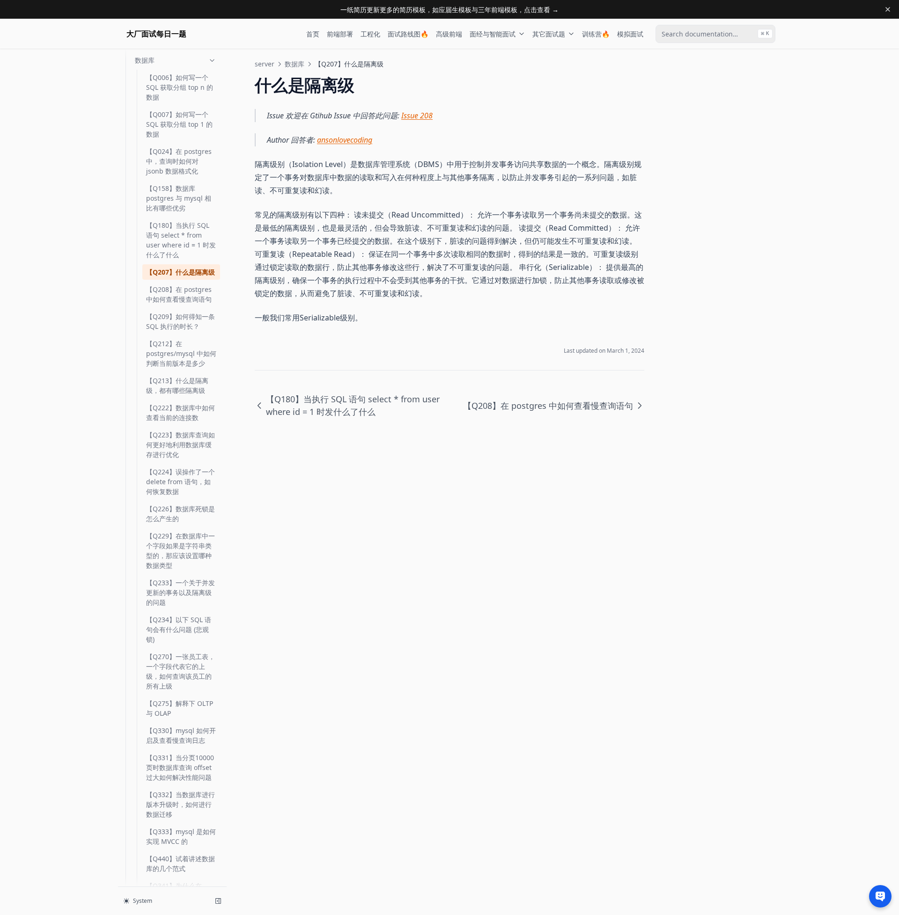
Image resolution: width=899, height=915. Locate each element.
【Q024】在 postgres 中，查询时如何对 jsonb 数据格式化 (179, 161)
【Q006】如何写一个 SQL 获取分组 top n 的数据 (179, 87)
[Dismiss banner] (887, 9)
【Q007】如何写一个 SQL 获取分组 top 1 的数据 (179, 124)
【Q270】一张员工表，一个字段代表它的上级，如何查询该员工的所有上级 (180, 671)
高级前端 (449, 33)
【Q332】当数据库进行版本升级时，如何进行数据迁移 (180, 804)
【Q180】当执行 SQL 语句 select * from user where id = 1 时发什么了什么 (181, 240)
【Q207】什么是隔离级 (180, 272)
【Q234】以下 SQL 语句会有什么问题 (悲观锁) (178, 629)
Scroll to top (689, 64)
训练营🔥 (596, 33)
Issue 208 (417, 115)
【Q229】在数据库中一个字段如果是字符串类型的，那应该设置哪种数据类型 (180, 550)
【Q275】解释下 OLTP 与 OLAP (179, 708)
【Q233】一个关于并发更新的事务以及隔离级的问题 (180, 592)
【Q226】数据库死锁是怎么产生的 (180, 513)
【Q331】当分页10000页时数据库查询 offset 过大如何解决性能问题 (180, 767)
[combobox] (715, 34)
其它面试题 (548, 33)
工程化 (370, 33)
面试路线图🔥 (408, 33)
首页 (312, 33)
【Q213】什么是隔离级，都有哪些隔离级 (177, 385)
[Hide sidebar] (218, 901)
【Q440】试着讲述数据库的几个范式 (180, 863)
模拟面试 (630, 33)
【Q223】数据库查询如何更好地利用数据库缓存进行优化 (180, 444)
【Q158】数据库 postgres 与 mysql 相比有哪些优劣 (178, 198)
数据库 (145, 60)
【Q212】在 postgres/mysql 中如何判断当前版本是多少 (181, 353)
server (264, 63)
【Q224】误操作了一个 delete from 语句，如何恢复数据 (180, 481)
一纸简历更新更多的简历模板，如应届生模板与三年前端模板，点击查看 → (449, 9)
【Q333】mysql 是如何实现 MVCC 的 (181, 836)
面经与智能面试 (493, 33)
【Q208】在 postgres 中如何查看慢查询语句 (179, 294)
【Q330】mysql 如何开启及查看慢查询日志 (181, 735)
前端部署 (340, 33)
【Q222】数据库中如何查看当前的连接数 (180, 412)
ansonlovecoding (344, 140)
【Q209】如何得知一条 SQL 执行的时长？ (180, 321)
